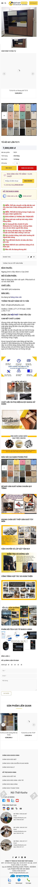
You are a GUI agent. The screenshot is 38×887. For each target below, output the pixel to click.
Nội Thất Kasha (19, 792)
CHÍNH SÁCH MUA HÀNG (10, 784)
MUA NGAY (9, 168)
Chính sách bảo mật (9, 759)
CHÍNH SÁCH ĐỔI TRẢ (9, 776)
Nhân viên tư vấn (12, 196)
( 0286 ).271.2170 (14, 309)
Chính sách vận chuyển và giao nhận (15, 763)
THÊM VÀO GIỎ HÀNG (27, 168)
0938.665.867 (19, 185)
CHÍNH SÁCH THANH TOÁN (10, 788)
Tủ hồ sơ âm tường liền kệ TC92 (8, 734)
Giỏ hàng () (33, 3)
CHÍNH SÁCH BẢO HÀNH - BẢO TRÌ (12, 780)
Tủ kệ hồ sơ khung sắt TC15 (18, 90)
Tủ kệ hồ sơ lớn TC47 (28, 733)
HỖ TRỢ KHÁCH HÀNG (9, 772)
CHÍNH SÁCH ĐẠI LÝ (8, 767)
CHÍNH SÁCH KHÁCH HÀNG (10, 755)
